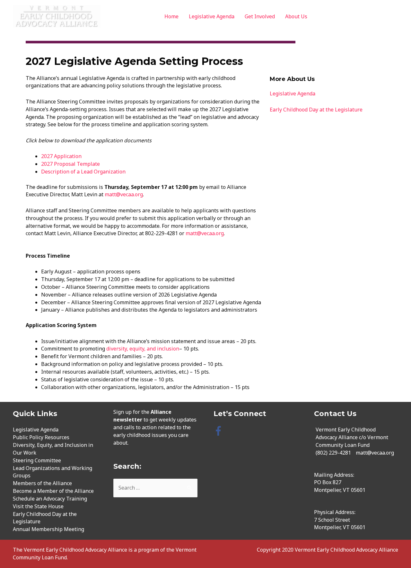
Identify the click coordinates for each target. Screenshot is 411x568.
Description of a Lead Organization (83, 171)
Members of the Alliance (42, 483)
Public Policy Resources (41, 437)
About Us (296, 16)
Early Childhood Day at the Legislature (316, 109)
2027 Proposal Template (70, 163)
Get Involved (260, 16)
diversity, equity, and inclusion (142, 348)
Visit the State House (38, 506)
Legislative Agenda (211, 16)
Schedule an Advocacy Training (50, 498)
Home (171, 16)
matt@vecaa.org (124, 194)
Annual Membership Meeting (48, 529)
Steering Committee (37, 460)
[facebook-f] (220, 431)
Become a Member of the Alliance (53, 490)
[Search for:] (155, 487)
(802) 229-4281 (333, 452)
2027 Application (61, 156)
